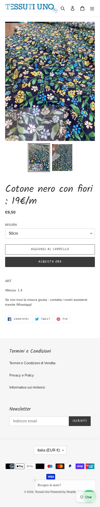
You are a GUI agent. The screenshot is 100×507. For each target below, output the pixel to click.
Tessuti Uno (42, 492)
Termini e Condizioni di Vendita (32, 363)
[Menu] (92, 8)
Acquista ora (49, 261)
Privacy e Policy (21, 375)
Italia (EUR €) (48, 450)
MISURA (11, 225)
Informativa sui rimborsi (27, 387)
